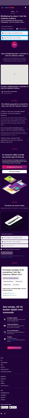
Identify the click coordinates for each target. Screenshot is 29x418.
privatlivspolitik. (10, 257)
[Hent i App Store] (13, 407)
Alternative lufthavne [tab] (8, 281)
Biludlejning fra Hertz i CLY (8, 293)
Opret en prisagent (11, 339)
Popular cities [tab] (19, 281)
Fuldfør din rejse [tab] (7, 284)
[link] (14, 167)
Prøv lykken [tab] (16, 284)
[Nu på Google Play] (4, 407)
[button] (2, 7)
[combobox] (7, 26)
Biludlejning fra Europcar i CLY (9, 295)
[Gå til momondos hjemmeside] (9, 7)
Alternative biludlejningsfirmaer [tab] (10, 278)
